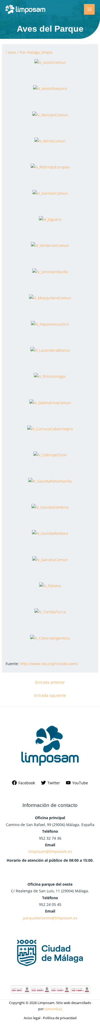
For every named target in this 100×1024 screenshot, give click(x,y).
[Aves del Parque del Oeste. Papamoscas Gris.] (50, 323)
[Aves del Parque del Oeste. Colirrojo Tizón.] (50, 454)
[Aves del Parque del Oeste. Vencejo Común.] (50, 114)
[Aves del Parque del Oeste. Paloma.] (50, 585)
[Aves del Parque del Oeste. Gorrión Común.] (50, 192)
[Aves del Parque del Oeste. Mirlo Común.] (50, 140)
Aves (12, 52)
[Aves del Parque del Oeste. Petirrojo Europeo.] (50, 166)
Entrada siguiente (50, 695)
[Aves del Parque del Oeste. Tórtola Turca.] (50, 611)
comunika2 (53, 1008)
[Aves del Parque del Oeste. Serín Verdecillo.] (50, 271)
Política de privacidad (60, 1017)
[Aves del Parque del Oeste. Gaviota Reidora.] (50, 533)
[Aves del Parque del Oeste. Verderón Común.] (50, 245)
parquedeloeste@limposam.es (50, 918)
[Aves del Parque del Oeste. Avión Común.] (50, 61)
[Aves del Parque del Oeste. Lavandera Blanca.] (50, 349)
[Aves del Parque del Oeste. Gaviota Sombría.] (50, 506)
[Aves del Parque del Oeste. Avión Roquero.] (50, 88)
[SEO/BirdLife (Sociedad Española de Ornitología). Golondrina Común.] (50, 402)
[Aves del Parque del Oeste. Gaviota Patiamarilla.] (50, 480)
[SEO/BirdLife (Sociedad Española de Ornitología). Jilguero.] (50, 219)
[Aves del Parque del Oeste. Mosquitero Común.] (50, 297)
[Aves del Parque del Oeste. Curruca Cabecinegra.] (50, 428)
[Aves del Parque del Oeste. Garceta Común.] (50, 559)
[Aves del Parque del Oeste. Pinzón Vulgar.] (50, 376)
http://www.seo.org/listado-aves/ (49, 663)
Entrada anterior (50, 682)
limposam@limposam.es (50, 851)
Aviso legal (32, 1017)
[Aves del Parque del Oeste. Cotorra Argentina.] (50, 637)
